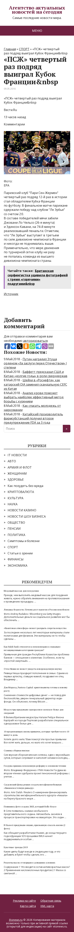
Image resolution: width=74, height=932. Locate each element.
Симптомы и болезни (23, 541)
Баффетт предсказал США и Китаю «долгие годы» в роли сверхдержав (35, 374)
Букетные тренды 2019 (16, 847)
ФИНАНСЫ (16, 559)
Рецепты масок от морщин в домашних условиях (29, 862)
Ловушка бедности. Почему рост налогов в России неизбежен (36, 609)
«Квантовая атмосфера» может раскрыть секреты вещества (35, 628)
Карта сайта (28, 906)
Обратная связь (50, 900)
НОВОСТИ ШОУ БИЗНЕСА (27, 516)
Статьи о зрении (20, 553)
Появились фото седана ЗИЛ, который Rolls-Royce (30, 806)
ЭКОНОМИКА (17, 565)
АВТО (12, 461)
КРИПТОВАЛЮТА (21, 492)
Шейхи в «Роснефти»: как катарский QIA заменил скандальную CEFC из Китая (35, 384)
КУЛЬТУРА (15, 498)
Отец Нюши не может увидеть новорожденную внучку (33, 668)
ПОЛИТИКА (16, 535)
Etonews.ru (16, 920)
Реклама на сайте (24, 900)
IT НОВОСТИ (17, 455)
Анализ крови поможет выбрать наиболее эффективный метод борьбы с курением (34, 397)
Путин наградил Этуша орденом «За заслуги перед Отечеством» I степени (35, 363)
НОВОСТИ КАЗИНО (22, 510)
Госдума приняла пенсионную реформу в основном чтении (35, 765)
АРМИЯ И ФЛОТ (20, 467)
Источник (11, 294)
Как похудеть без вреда (25, 486)
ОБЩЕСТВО (16, 522)
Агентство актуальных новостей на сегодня (37, 10)
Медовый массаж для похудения (21, 590)
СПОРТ (13, 547)
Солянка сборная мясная (16, 750)
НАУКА (12, 504)
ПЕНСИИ (14, 529)
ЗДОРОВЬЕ (16, 479)
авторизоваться (35, 341)
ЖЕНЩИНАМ (17, 473)
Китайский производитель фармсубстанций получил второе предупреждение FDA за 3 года (33, 418)
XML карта (47, 906)
